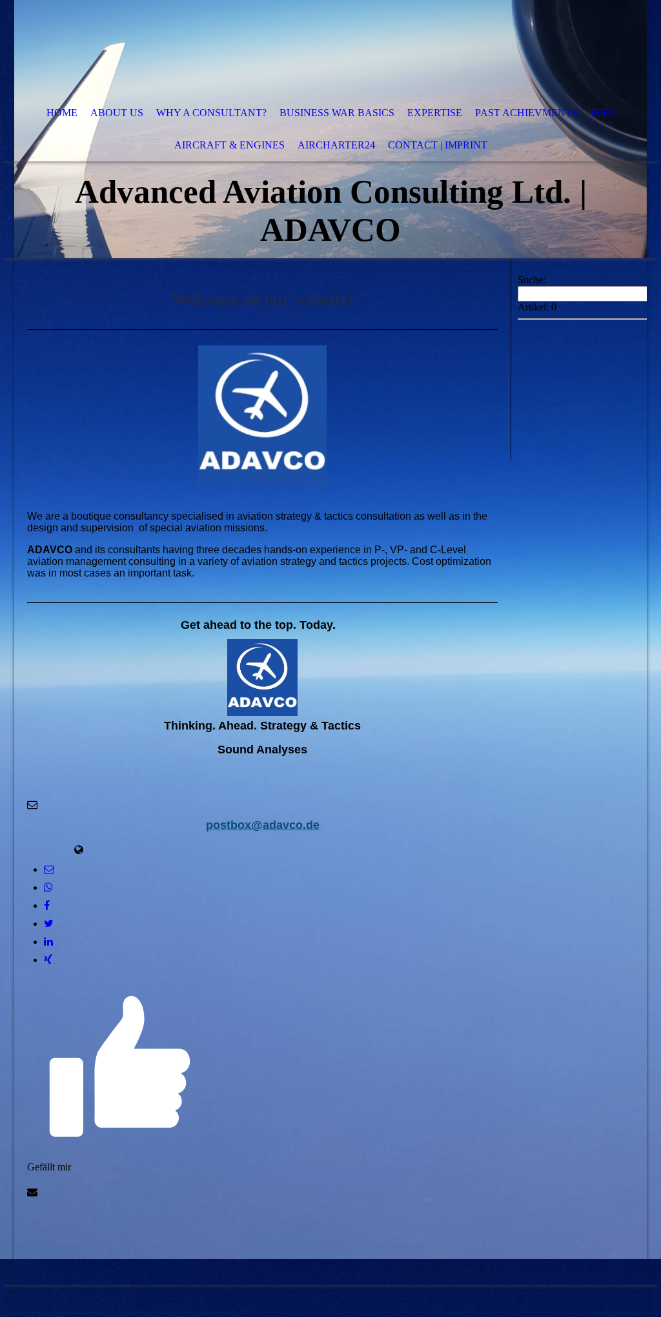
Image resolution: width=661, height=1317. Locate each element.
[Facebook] (47, 905)
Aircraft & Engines (229, 144)
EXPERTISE (434, 112)
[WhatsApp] (48, 887)
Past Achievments (526, 112)
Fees (603, 112)
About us (116, 112)
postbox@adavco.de (263, 825)
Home (61, 112)
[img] (291, 48)
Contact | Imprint (437, 144)
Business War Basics (337, 112)
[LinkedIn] (48, 941)
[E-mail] (49, 869)
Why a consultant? (211, 112)
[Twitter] (49, 923)
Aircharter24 (336, 144)
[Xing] (48, 959)
